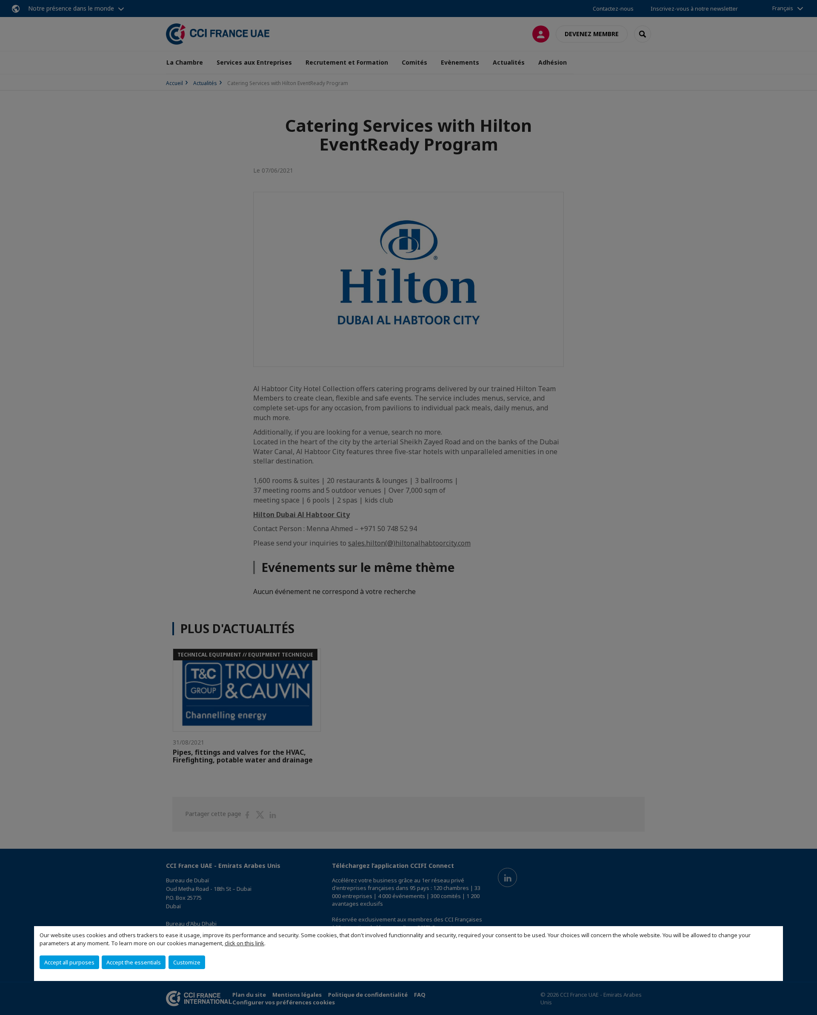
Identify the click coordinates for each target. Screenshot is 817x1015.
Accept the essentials (133, 962)
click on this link (244, 943)
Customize (186, 962)
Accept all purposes (69, 962)
